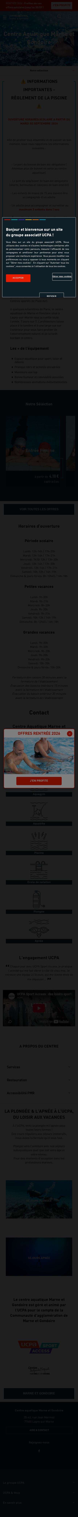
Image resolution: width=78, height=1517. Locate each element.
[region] (39, 257)
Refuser (51, 296)
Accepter (18, 278)
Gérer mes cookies (62, 276)
